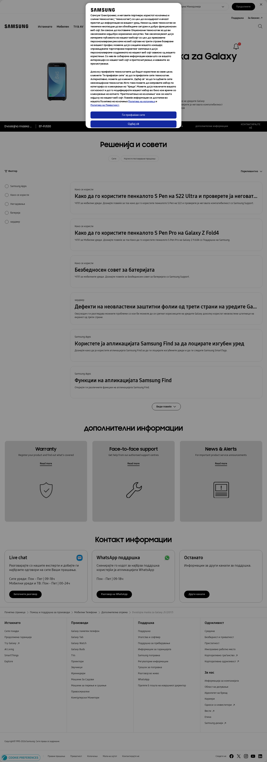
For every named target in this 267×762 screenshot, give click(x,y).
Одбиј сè (133, 124)
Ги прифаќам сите (133, 115)
